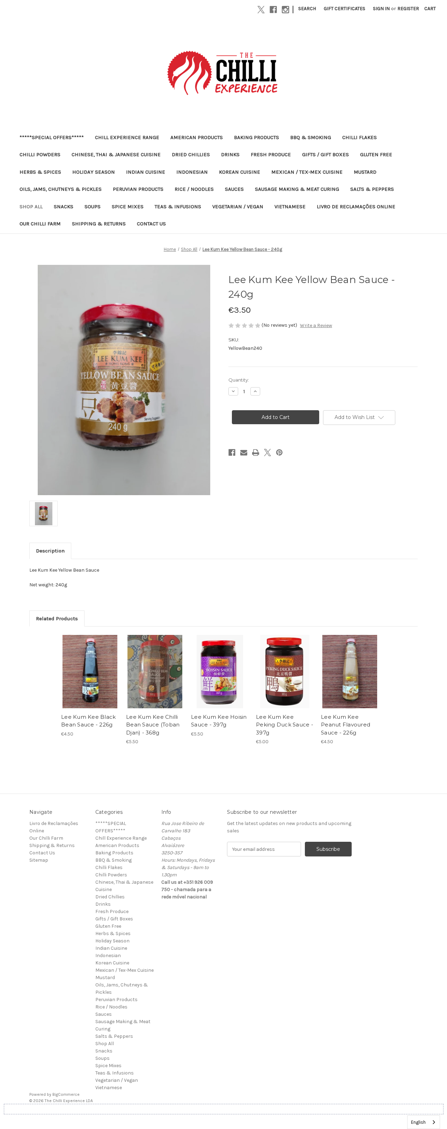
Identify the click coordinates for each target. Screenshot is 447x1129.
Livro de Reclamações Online (356, 206)
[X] (261, 9)
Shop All (31, 206)
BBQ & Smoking (310, 137)
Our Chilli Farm (40, 223)
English (418, 1122)
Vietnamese (290, 206)
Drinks (230, 154)
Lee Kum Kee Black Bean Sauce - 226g (88, 721)
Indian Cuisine (145, 172)
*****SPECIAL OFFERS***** (52, 137)
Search (307, 9)
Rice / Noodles (194, 189)
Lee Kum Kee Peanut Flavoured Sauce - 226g (345, 725)
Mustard (365, 172)
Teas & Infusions (178, 206)
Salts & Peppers (372, 189)
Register (408, 9)
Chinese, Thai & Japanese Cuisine (116, 154)
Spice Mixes (128, 206)
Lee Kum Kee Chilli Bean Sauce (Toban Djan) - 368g (152, 725)
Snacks (63, 206)
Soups (93, 206)
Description (50, 551)
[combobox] (423, 1122)
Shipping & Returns (99, 223)
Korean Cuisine (239, 172)
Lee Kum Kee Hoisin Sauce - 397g (219, 721)
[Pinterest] (279, 452)
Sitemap (38, 860)
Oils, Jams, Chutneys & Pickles (61, 189)
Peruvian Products (138, 189)
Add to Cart (90, 678)
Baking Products (256, 137)
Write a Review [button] (316, 325)
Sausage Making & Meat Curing (297, 189)
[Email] (243, 452)
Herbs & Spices (40, 172)
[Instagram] (285, 9)
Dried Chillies (191, 154)
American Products (196, 137)
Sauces (234, 189)
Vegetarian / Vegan (237, 206)
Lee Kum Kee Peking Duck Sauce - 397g (284, 725)
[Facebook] (273, 9)
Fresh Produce (271, 154)
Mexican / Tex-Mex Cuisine (307, 172)
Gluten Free (376, 154)
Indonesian (192, 172)
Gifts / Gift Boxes (325, 154)
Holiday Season (93, 172)
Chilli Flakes (359, 137)
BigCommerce (66, 1094)
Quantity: (238, 380)
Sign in (381, 9)
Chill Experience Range (127, 137)
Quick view (89, 665)
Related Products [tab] (57, 618)
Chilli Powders (40, 154)
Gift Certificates (344, 9)
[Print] (255, 452)
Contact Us (151, 223)
